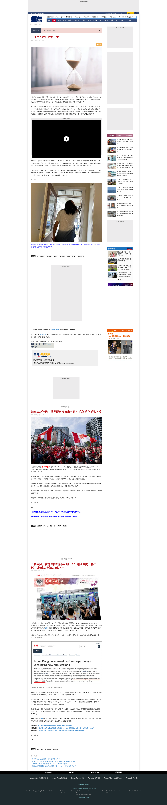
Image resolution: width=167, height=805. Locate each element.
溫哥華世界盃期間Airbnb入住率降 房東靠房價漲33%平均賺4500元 (60, 512)
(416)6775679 (54, 330)
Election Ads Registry (83, 784)
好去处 (95, 20)
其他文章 (36, 30)
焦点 (64, 20)
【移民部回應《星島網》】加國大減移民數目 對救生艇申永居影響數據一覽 (61, 730)
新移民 (55, 256)
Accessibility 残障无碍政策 (39, 778)
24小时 (111, 136)
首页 (48, 20)
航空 (64, 526)
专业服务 (78, 17)
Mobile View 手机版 (83, 797)
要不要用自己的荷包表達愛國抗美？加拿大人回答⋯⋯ (125, 149)
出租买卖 (95, 17)
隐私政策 (64, 778)
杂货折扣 (131, 20)
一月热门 (129, 136)
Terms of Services (110, 778)
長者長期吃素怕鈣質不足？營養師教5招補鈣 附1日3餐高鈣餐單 (125, 173)
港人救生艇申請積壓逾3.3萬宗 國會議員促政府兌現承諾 (55, 725)
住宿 (51, 526)
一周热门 (120, 136)
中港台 (83, 20)
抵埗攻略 (49, 256)
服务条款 (119, 778)
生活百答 (76, 20)
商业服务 (86, 17)
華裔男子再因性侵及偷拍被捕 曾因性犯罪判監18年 (125, 205)
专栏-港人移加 (40, 256)
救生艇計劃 (48, 749)
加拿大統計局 (46, 467)
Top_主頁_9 (40, 749)
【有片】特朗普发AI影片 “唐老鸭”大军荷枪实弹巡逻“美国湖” (125, 181)
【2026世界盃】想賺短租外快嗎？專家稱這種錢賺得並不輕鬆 (58, 516)
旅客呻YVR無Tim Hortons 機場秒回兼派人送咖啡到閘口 (125, 157)
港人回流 (62, 256)
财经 (106, 20)
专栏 (117, 20)
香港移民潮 (81, 256)
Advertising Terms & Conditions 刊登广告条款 (83, 788)
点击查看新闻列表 (49, 30)
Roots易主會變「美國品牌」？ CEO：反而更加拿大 (125, 197)
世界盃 (46, 526)
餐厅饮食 (121, 17)
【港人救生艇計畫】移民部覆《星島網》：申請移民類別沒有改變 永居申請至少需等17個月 (66, 728)
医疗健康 (130, 17)
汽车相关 (104, 17)
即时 (54, 20)
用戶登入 (130, 13)
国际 (59, 20)
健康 (111, 20)
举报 (99, 44)
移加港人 (55, 749)
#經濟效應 (39, 526)
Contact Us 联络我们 (77, 778)
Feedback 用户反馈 (132, 778)
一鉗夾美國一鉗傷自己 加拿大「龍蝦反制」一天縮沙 (125, 141)
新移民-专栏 (37, 24)
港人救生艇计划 (71, 256)
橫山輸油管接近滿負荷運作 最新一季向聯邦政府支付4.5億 (125, 213)
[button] (136, 18)
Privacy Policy (56, 778)
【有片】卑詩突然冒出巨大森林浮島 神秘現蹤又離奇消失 (125, 189)
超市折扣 (123, 20)
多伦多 (120, 13)
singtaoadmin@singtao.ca (83, 792)
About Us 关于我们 (94, 778)
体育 (101, 20)
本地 (69, 20)
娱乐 (89, 20)
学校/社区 (113, 17)
